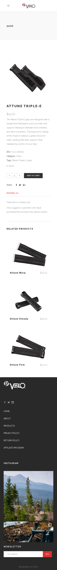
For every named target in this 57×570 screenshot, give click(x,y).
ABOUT (7, 418)
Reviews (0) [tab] (12, 193)
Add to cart (33, 175)
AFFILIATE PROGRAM (14, 448)
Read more (28, 347)
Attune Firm (17, 364)
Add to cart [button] (28, 255)
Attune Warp (18, 272)
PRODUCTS (9, 426)
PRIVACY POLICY (12, 433)
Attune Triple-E (19, 160)
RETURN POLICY (11, 440)
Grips (18, 156)
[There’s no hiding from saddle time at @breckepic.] (28, 496)
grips (29, 160)
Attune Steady (19, 318)
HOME (7, 411)
